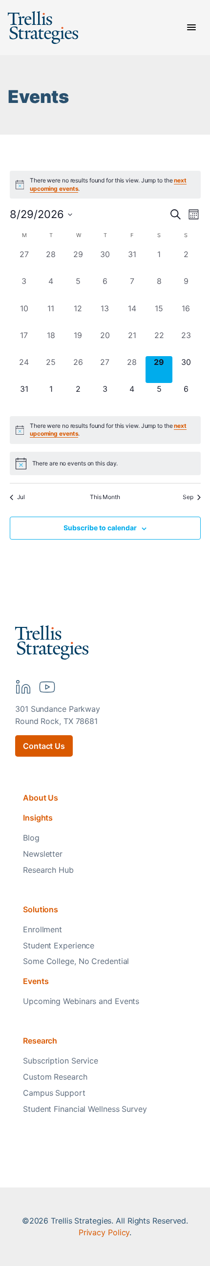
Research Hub (48, 870)
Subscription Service (60, 1060)
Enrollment (42, 929)
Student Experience (58, 945)
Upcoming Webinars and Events (81, 1001)
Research (40, 1040)
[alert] (105, 430)
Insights (38, 818)
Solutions (40, 909)
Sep (188, 497)
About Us (40, 798)
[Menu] (191, 27)
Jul (21, 497)
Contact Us (44, 746)
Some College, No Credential (76, 961)
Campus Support (54, 1093)
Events (35, 981)
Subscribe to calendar (100, 527)
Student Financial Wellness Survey (85, 1109)
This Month (105, 497)
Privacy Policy (104, 1232)
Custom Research (55, 1077)
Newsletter (43, 854)
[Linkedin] (23, 687)
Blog (31, 838)
